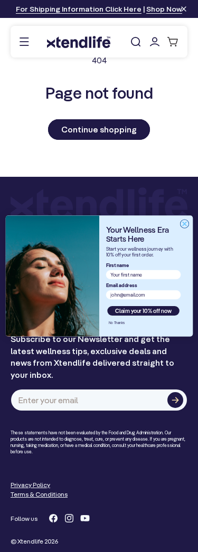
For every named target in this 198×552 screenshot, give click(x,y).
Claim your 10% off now (143, 310)
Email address (121, 285)
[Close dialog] (184, 224)
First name (117, 265)
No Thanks (116, 322)
